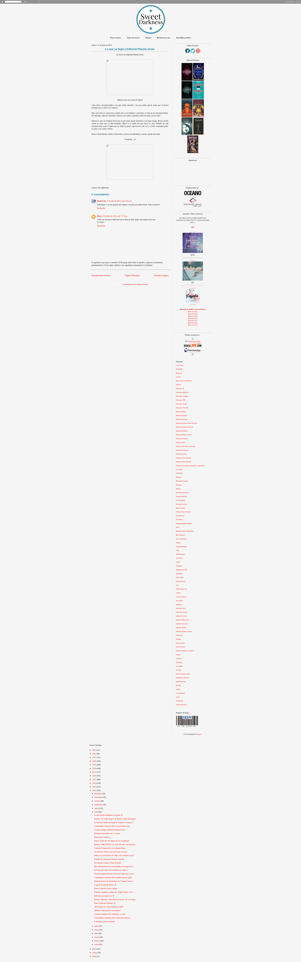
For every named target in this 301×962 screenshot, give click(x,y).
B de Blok (179, 369)
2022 (94, 754)
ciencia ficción (180, 581)
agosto (97, 808)
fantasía (178, 639)
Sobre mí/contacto (133, 38)
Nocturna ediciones (182, 492)
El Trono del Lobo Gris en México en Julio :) (111, 870)
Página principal (115, 38)
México (178, 489)
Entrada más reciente (100, 275)
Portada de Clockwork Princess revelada (109, 859)
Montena (179, 485)
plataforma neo (181, 681)
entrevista (179, 635)
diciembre (98, 794)
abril (96, 933)
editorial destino (181, 627)
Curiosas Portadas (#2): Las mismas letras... (110, 848)
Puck (177, 527)
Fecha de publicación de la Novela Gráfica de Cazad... (114, 874)
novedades (179, 666)
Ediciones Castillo (182, 396)
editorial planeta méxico (184, 631)
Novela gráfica (181, 500)
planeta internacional (183, 674)
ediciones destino (181, 612)
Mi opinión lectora (182, 481)
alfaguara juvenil (181, 569)
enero (97, 944)
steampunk (179, 701)
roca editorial (180, 693)
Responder (101, 208)
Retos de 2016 (192, 323)
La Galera (179, 469)
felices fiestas (180, 643)
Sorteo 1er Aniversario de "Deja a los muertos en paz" (114, 855)
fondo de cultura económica (185, 650)
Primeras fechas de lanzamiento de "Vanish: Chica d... (114, 881)
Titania (178, 543)
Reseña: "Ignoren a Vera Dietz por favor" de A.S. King (114, 900)
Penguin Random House (184, 523)
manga (178, 654)
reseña (178, 689)
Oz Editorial (180, 516)
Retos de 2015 (192, 325)
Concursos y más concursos (104, 921)
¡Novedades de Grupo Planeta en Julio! (108, 907)
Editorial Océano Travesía (184, 427)
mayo (97, 930)
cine (177, 585)
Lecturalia (179, 473)
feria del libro (180, 647)
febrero (97, 941)
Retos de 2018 (192, 318)
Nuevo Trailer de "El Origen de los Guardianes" (112, 841)
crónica (178, 593)
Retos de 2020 (192, 314)
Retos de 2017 (192, 320)
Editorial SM (180, 442)
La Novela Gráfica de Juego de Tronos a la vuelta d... (114, 822)
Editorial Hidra (181, 411)
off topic (178, 670)
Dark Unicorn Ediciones (184, 381)
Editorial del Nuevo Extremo (185, 446)
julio (96, 812)
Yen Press (179, 558)
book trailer (180, 577)
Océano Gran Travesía (183, 512)
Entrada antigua (161, 275)
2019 (94, 765)
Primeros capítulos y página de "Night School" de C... (114, 892)
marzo (97, 937)
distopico (179, 604)
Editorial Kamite (181, 415)
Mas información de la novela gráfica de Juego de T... (114, 866)
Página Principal (132, 275)
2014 (94, 783)
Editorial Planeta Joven (183, 434)
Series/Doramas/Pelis (183, 38)
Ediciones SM (180, 400)
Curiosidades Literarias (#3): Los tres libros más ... (112, 826)
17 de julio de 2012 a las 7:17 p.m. (115, 216)
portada (178, 685)
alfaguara (179, 566)
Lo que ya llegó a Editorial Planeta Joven (109, 830)
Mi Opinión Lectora (163, 38)
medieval (179, 658)
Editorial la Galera (182, 450)
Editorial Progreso (182, 438)
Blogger (198, 734)
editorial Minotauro (182, 620)
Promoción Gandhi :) (102, 837)
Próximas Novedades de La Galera (107, 833)
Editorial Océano (181, 419)
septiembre (99, 805)
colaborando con (181, 589)
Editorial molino (181, 454)
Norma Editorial (181, 496)
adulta (178, 562)
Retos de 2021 (192, 311)
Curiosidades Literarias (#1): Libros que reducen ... (113, 918)
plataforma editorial (182, 678)
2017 (94, 772)
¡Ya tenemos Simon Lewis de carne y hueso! (110, 852)
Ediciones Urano (181, 404)
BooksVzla (101, 201)
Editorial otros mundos (183, 458)
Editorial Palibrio (182, 431)
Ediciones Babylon (182, 392)
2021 (94, 757)
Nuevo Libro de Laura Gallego (105, 888)
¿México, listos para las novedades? (107, 910)
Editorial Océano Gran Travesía (186, 423)
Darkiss (178, 384)
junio (97, 926)
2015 (94, 779)
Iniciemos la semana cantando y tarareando (190, 465)
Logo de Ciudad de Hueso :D (105, 885)
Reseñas (148, 38)
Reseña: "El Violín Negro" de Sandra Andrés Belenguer (115, 819)
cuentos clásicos (181, 597)
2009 (94, 956)
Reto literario (180, 535)
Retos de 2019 (192, 316)
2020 (94, 761)
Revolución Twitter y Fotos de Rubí (107, 863)
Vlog (177, 550)
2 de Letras (179, 365)
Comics (178, 377)
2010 (94, 953)
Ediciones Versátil (182, 408)
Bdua (99, 216)
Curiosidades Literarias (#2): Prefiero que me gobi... (113, 878)
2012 (94, 790)
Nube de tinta (180, 508)
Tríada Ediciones (181, 546)
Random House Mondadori (185, 531)
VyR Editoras (180, 554)
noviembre (99, 797)
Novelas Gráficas (181, 504)
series (178, 697)
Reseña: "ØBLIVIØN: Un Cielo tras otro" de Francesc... (115, 844)
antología (179, 573)
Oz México (179, 519)
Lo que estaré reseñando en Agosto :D (108, 815)
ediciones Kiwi (181, 608)
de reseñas (179, 600)
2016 (94, 776)
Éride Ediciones (181, 704)
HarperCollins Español (183, 462)
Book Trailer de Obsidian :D (104, 903)
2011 (94, 949)
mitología (179, 662)
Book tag (179, 373)
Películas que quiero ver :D (104, 896)
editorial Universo (182, 624)
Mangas (178, 477)
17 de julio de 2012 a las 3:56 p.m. (119, 201)
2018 (94, 768)
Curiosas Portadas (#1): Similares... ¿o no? (110, 914)
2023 (94, 750)
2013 (94, 787)
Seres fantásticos (181, 539)
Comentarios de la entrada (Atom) (135, 284)
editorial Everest (181, 616)
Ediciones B (180, 388)
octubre (98, 801)
